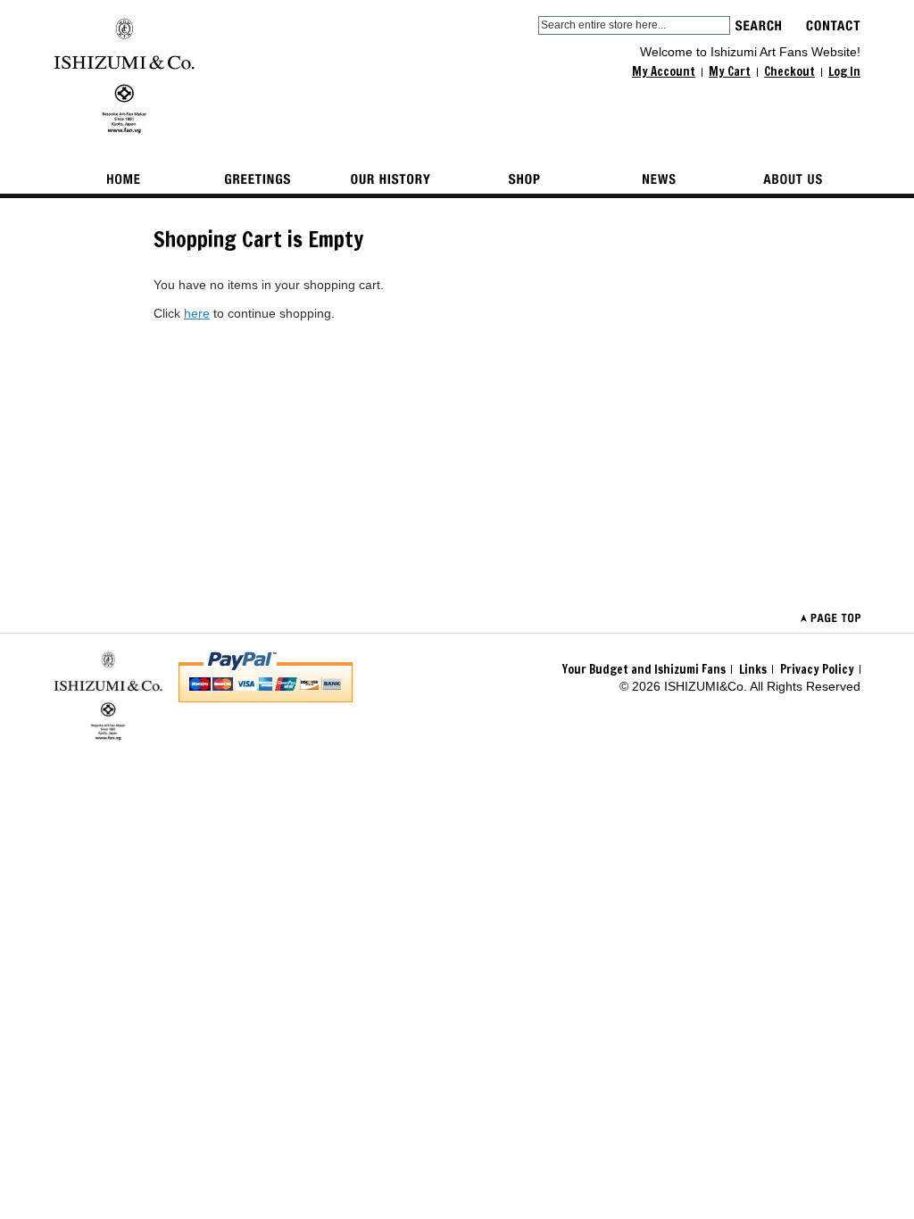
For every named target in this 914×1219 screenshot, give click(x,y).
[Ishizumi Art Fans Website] (124, 76)
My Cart (730, 71)
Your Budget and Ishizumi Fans (644, 669)
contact (833, 25)
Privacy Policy (817, 669)
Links (753, 669)
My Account (663, 71)
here (197, 313)
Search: (527, 25)
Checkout (789, 71)
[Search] (758, 25)
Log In (844, 71)
